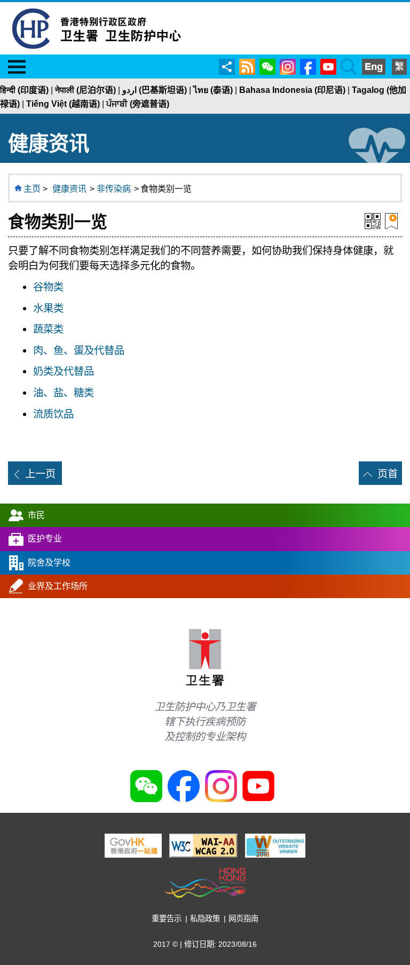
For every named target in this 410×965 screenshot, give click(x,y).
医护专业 (45, 538)
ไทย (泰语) (213, 90)
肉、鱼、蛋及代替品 (78, 350)
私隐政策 (205, 918)
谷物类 (48, 287)
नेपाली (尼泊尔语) (85, 90)
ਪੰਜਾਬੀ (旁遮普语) (137, 103)
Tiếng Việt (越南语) (63, 103)
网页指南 (243, 918)
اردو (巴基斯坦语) (154, 90)
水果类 (48, 308)
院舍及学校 (49, 562)
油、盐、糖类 (63, 392)
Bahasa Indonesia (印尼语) (292, 90)
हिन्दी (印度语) (24, 90)
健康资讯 (69, 188)
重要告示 (167, 918)
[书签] (391, 220)
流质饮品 (53, 414)
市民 (36, 515)
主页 (32, 188)
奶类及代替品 (63, 371)
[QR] (373, 220)
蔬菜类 (48, 329)
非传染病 (114, 188)
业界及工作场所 (58, 586)
